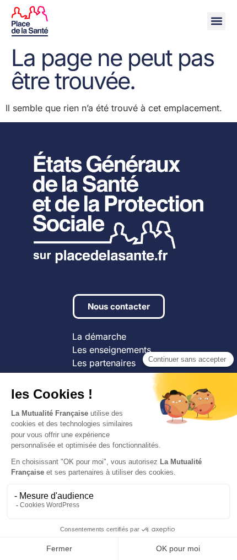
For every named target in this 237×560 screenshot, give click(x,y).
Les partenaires (104, 362)
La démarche (99, 336)
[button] (216, 21)
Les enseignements (111, 349)
